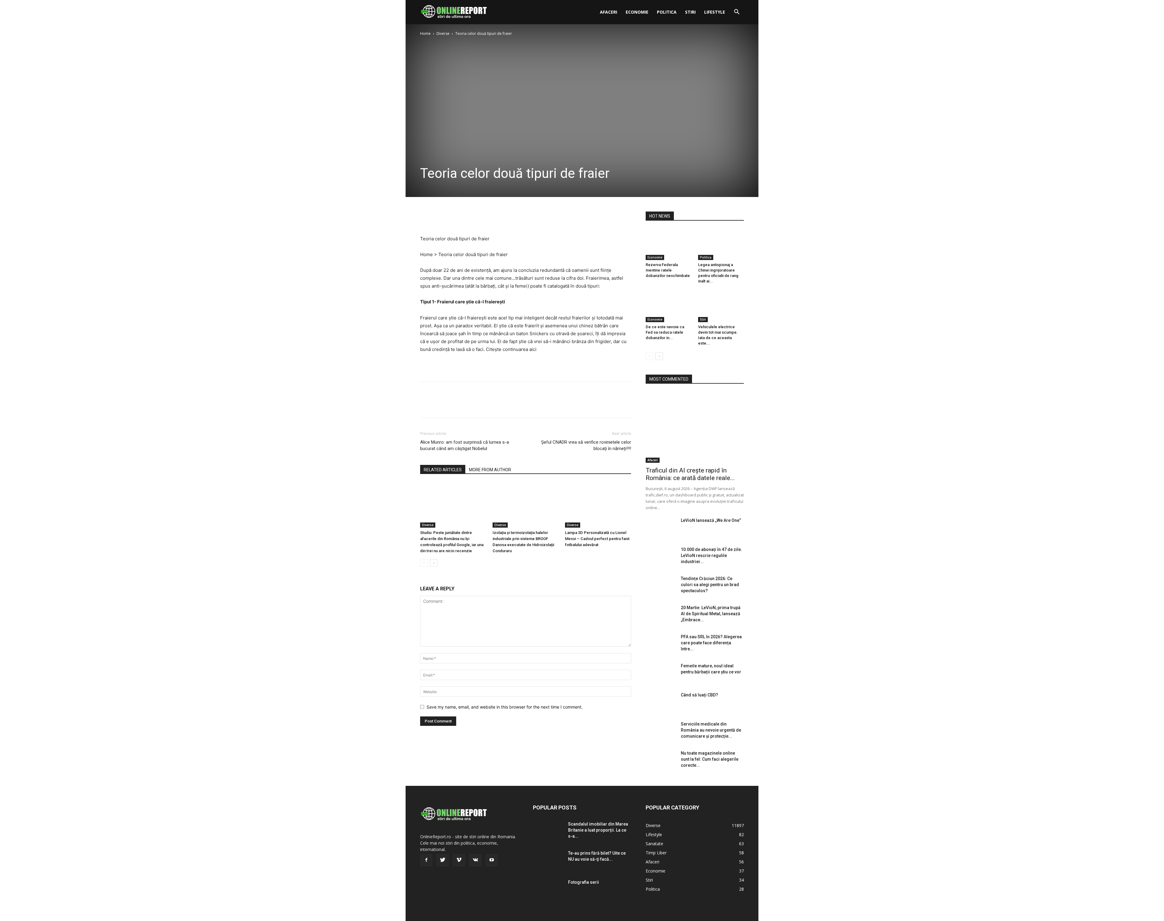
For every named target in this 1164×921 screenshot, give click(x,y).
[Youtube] (492, 860)
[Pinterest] (454, 218)
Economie (637, 12)
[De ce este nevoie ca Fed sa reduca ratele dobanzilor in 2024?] (669, 306)
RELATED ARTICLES (443, 469)
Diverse (443, 33)
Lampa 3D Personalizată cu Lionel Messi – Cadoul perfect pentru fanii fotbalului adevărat (597, 538)
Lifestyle (714, 12)
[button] (736, 12)
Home (425, 33)
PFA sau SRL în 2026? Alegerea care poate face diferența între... (711, 642)
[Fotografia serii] (548, 889)
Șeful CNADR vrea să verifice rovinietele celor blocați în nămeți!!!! (586, 445)
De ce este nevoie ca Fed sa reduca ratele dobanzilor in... (665, 332)
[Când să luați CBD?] (661, 702)
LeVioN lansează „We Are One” (711, 520)
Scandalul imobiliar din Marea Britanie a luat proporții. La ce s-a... (598, 830)
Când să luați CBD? (699, 694)
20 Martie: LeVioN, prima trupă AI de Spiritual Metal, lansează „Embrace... (711, 613)
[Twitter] (440, 218)
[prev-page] (424, 563)
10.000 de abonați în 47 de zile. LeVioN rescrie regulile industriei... (711, 555)
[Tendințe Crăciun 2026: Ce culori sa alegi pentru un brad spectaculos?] (661, 586)
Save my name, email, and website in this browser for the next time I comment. (504, 706)
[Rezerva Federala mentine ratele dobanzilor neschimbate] (669, 244)
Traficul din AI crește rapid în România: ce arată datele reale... (690, 474)
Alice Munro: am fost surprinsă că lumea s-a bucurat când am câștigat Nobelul (464, 445)
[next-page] (433, 563)
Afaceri (608, 12)
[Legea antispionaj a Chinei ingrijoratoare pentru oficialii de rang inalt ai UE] (721, 244)
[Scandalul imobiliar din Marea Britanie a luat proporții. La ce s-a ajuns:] (548, 831)
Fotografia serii (583, 882)
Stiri (690, 12)
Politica (667, 12)
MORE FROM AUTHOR (490, 469)
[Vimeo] (459, 860)
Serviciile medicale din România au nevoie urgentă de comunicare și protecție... (711, 730)
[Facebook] (426, 218)
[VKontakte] (475, 860)
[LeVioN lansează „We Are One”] (661, 528)
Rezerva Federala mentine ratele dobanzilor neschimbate (668, 270)
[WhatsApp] (468, 218)
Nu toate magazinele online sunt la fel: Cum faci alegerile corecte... (709, 759)
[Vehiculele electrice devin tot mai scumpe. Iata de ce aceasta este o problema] (721, 306)
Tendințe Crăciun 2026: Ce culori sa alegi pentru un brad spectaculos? (710, 584)
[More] (482, 218)
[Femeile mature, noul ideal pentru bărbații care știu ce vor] (661, 673)
